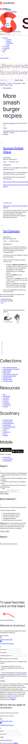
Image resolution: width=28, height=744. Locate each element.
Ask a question (17, 83)
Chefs (5, 50)
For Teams (6, 46)
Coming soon (7, 405)
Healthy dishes (7, 371)
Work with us (6, 432)
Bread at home (7, 378)
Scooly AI (5, 401)
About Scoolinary (8, 420)
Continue (3, 681)
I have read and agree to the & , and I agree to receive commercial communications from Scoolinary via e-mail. (13, 675)
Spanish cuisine (7, 379)
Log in (1, 58)
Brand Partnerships (8, 423)
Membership (6, 396)
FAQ (4, 394)
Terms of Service (8, 459)
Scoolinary (3, 83)
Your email (3, 652)
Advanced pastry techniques (11, 369)
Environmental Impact (9, 427)
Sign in (13, 699)
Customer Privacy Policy (7, 674)
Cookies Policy (7, 461)
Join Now (14, 12)
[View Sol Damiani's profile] (6, 225)
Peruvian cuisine (7, 381)
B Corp (5, 434)
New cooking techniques (10, 367)
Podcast (5, 406)
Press (5, 430)
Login (2, 737)
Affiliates (5, 435)
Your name (3, 649)
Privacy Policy (7, 457)
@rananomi (7, 165)
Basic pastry (6, 372)
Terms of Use (22, 673)
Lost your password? (6, 740)
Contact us (6, 428)
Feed (23, 260)
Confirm (7, 531)
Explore (5, 38)
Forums (9, 83)
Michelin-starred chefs (9, 376)
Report (6, 493)
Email (2, 731)
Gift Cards (6, 400)
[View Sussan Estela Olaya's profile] (6, 142)
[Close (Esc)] (0, 542)
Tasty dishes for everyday (10, 374)
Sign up (16, 743)
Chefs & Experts (8, 421)
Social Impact (7, 425)
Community (6, 48)
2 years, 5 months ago (20, 131)
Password (3, 734)
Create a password (6, 655)
